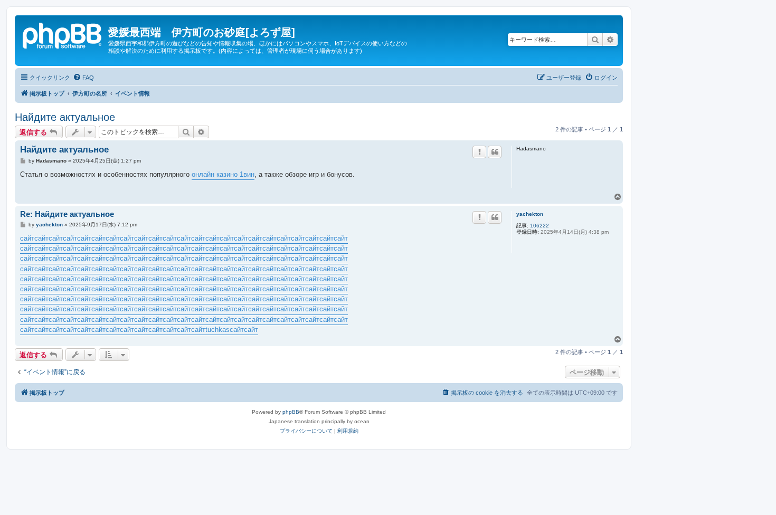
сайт (27, 238)
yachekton (529, 214)
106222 (539, 225)
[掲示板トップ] (62, 34)
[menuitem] (83, 77)
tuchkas (217, 329)
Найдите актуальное (65, 117)
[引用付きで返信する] (494, 152)
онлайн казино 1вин (223, 174)
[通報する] (479, 152)
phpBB (290, 412)
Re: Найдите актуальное (67, 213)
